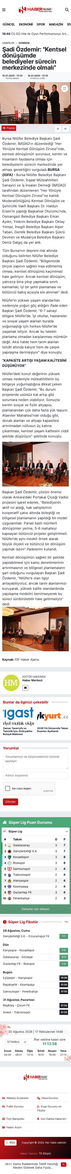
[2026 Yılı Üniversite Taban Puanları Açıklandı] (52, 716)
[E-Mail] (25, 688)
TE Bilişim (45, 1153)
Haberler (8, 42)
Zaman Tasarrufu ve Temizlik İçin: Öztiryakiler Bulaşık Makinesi (18, 731)
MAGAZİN (56, 24)
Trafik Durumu (15, 1106)
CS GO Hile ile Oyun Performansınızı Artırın (35, 34)
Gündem (24, 42)
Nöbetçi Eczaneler (18, 1098)
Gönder (10, 801)
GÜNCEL (9, 24)
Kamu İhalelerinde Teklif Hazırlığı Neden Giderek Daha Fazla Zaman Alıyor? (35, 1167)
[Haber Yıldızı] (35, 9)
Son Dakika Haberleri (53, 1118)
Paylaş (11, 128)
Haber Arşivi (14, 1127)
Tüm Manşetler (15, 1118)
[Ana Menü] (4, 9)
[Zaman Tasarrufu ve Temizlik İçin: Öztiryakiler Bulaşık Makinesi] (18, 716)
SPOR (41, 24)
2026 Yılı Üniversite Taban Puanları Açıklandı (52, 730)
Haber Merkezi (32, 680)
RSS (12, 1142)
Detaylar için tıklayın (35, 909)
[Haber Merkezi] (11, 682)
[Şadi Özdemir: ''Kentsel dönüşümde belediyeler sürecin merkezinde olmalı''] (35, 103)
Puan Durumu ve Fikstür (49, 1108)
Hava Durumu (50, 1098)
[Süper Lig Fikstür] (66, 922)
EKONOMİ (26, 24)
